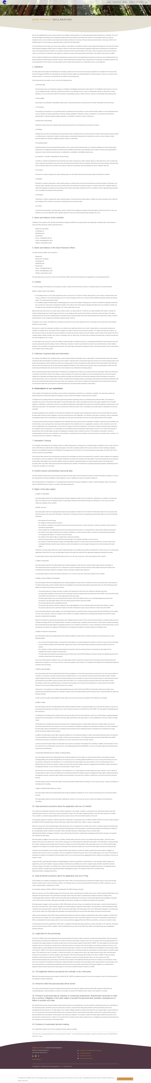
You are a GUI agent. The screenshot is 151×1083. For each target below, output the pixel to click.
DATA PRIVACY (36, 1059)
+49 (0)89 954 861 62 (85, 1053)
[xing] (35, 1056)
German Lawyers (102, 1034)
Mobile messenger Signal (86, 1058)
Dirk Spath (61, 1066)
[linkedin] (33, 1056)
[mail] (38, 1056)
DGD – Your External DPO (75, 1034)
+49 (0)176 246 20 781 (85, 1055)
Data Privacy (111, 1077)
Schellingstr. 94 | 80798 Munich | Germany (90, 1050)
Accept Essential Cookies (125, 1079)
